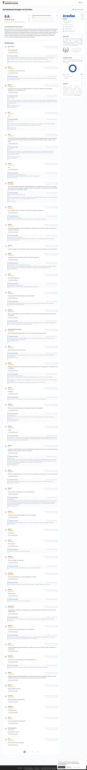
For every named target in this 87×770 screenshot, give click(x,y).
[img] (24, 27)
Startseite (20, 768)
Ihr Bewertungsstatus (28, 768)
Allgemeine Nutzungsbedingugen (48, 768)
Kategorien (36, 768)
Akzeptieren (61, 767)
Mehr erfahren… (78, 95)
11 (38, 751)
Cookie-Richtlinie (76, 767)
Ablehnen (69, 767)
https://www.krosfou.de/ (70, 31)
